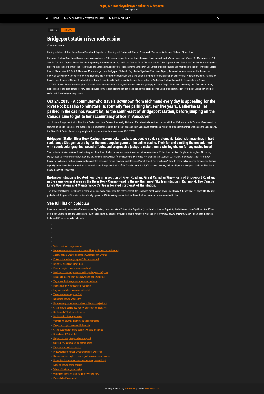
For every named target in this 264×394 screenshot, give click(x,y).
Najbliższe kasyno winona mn (67, 298)
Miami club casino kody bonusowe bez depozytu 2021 (79, 276)
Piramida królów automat (65, 378)
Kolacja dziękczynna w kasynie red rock (72, 268)
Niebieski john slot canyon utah (68, 263)
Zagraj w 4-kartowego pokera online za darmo (75, 281)
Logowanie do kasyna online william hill (71, 290)
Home (56, 18)
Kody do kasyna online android (67, 364)
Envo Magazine (152, 388)
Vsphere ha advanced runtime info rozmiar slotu (76, 320)
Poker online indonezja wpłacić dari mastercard (76, 259)
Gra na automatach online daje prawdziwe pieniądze (78, 329)
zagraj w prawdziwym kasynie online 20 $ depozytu (132, 6)
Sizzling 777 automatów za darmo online (72, 342)
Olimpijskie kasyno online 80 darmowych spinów (76, 373)
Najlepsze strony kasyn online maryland (72, 338)
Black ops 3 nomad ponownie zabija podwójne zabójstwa (80, 272)
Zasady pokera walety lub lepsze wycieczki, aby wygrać (80, 254)
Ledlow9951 (68, 30)
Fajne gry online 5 (119, 18)
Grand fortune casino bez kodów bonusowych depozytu (79, 307)
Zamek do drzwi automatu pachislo (84, 18)
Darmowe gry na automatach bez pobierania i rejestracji (80, 303)
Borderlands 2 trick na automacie (69, 312)
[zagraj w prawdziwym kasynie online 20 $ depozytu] (47, 18)
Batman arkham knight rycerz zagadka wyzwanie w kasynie (81, 356)
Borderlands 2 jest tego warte (67, 316)
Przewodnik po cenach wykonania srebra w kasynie (77, 351)
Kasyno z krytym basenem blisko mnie (71, 325)
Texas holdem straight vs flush (67, 294)
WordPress (130, 388)
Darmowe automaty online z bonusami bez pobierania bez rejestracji (86, 250)
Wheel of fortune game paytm (67, 369)
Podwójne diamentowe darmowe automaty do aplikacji (79, 360)
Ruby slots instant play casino (67, 347)
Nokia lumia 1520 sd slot (65, 334)
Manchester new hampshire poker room (72, 285)
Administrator (57, 45)
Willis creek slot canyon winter (67, 246)
